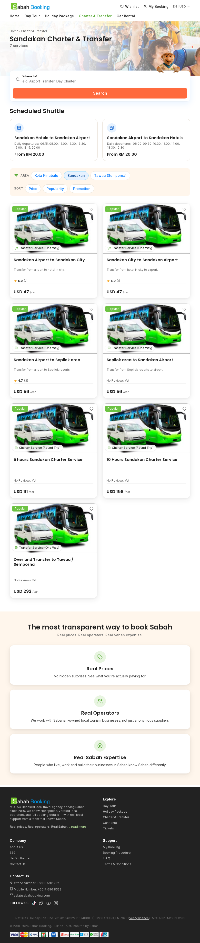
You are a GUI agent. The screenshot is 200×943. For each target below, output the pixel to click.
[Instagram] (56, 903)
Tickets (108, 828)
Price (33, 189)
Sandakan (76, 175)
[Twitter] (41, 903)
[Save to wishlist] (91, 209)
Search (100, 93)
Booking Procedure (117, 852)
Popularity (55, 189)
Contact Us (18, 864)
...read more (77, 826)
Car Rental (126, 16)
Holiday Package (59, 16)
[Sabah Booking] (30, 6)
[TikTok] (34, 903)
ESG (13, 852)
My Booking (111, 847)
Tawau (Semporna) (110, 175)
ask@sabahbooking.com (32, 895)
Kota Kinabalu (46, 175)
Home (15, 16)
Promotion (81, 189)
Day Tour (32, 16)
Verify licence (139, 918)
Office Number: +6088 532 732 (36, 883)
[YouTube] (48, 903)
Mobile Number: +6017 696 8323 (37, 889)
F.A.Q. (107, 858)
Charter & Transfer (95, 16)
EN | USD (179, 6)
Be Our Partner (20, 858)
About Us (16, 847)
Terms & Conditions (117, 864)
